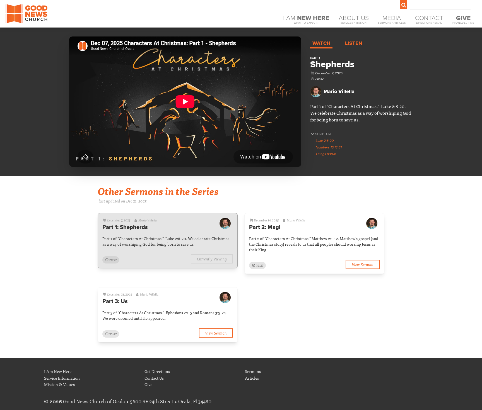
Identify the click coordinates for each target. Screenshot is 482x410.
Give (148, 384)
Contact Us (154, 378)
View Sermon (362, 264)
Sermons (253, 371)
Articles (252, 378)
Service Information (62, 378)
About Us (354, 19)
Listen (353, 43)
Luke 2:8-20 (325, 141)
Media (392, 19)
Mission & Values (59, 384)
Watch (321, 43)
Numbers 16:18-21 (329, 147)
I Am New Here (57, 371)
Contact (429, 19)
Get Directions (157, 371)
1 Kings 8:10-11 (326, 154)
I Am (306, 19)
